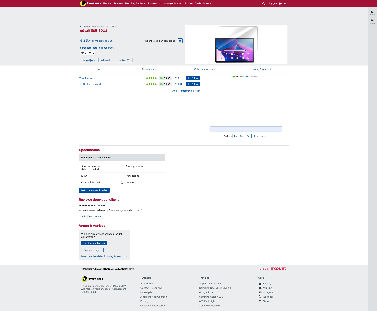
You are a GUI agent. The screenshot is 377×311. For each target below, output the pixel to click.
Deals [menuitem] (198, 3)
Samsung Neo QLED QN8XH (215, 287)
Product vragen (92, 250)
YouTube (267, 287)
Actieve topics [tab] (372, 24)
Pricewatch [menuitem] (154, 3)
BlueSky (266, 283)
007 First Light (207, 301)
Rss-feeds (267, 296)
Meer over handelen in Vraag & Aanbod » (104, 256)
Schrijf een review (91, 216)
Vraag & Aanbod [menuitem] (173, 3)
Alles (264, 136)
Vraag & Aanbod (262, 69)
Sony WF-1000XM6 (210, 305)
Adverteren (146, 283)
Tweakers (86, 286)
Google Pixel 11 (207, 292)
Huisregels (146, 292)
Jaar (256, 136)
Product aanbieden (94, 243)
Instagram (267, 292)
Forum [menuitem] (189, 3)
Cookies (144, 305)
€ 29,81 (178, 84)
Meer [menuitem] (206, 3)
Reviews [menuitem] (118, 3)
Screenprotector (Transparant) (97, 47)
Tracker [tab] (372, 15)
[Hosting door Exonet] (272, 269)
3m (242, 136)
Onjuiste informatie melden (186, 90)
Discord (266, 301)
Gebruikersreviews (204, 69)
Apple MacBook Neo (210, 283)
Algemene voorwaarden (153, 296)
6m (248, 136)
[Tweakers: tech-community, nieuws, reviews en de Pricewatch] (90, 3)
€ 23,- (177, 78)
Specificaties (149, 69)
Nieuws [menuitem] (107, 3)
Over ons (157, 287)
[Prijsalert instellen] (180, 40)
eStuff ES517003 (93, 31)
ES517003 (113, 26)
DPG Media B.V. (118, 286)
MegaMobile (86, 78)
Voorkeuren (158, 305)
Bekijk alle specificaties (94, 190)
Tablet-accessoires (91, 26)
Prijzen (100, 69)
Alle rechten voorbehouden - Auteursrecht (103, 288)
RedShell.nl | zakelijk (90, 84)
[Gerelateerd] (81, 26)
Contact (144, 287)
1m (235, 136)
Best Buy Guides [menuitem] (134, 3)
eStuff (103, 26)
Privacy (144, 301)
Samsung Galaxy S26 (211, 296)
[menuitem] (263, 3)
